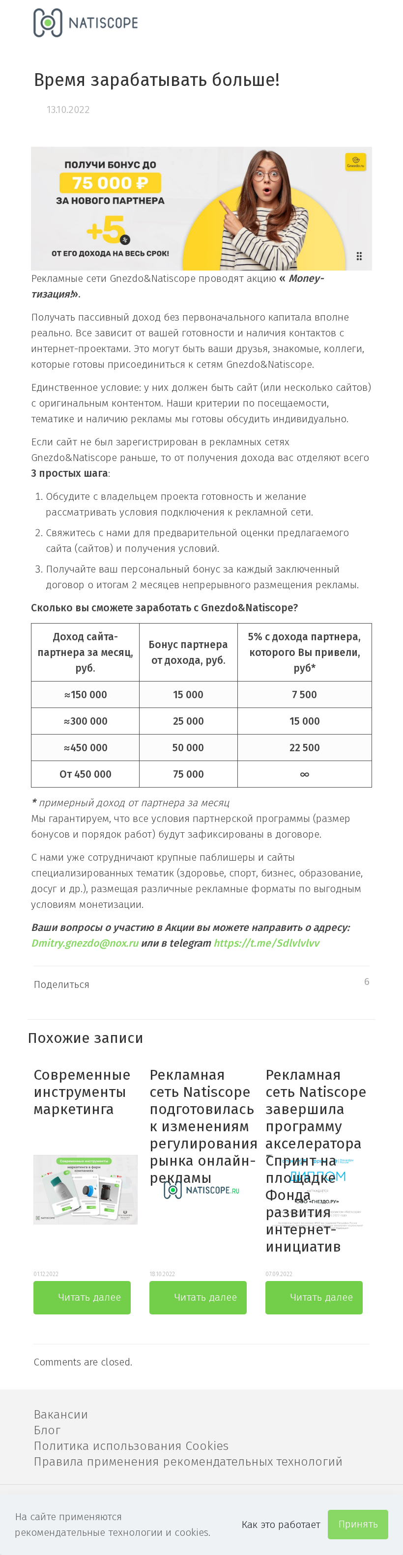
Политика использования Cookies (131, 1446)
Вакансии (60, 1414)
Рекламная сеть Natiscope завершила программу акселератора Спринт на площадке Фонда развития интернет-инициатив (316, 1160)
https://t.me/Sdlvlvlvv (265, 943)
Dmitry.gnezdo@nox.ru (84, 943)
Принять (358, 1524)
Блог (46, 1430)
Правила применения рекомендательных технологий (188, 1461)
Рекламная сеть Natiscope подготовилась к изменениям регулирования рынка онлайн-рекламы (203, 1126)
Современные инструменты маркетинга (82, 1092)
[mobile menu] (353, 22)
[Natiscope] (86, 22)
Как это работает (280, 1524)
